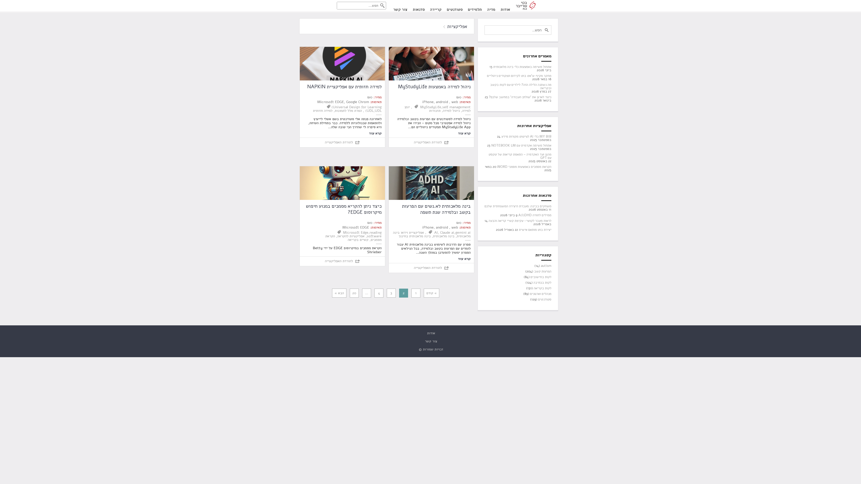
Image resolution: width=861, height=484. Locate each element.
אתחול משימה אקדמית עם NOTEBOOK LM (521, 145)
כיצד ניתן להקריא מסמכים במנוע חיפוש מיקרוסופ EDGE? (344, 209)
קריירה (435, 9)
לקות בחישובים (541, 277)
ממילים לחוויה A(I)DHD (534, 215)
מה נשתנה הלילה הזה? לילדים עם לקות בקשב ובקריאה (520, 86)
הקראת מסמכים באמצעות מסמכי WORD (524, 167)
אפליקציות (456, 26)
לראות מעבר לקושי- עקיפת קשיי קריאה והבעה (520, 221)
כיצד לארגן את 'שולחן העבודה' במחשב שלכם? (520, 97)
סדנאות (419, 9)
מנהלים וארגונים (540, 294)
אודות (505, 9)
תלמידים (475, 9)
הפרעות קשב (542, 271)
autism (546, 266)
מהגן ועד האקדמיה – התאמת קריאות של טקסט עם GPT (520, 156)
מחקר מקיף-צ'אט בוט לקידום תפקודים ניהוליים (519, 76)
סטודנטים (455, 9)
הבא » (339, 293)
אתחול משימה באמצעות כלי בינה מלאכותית (522, 67)
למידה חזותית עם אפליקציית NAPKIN (344, 86)
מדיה (491, 9)
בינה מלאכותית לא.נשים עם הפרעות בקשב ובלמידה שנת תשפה (436, 209)
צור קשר (400, 9)
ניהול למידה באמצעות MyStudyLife (434, 86)
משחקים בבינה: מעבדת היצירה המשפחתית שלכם (518, 206)
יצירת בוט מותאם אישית (535, 229)
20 (354, 293)
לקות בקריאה (542, 288)
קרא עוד (464, 133)
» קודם (431, 293)
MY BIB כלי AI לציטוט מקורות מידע (526, 136)
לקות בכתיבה (542, 282)
